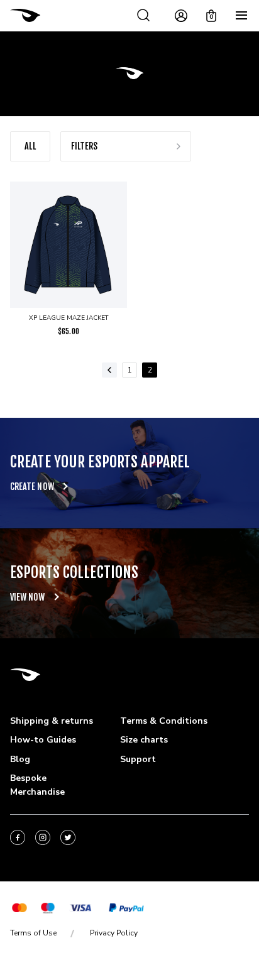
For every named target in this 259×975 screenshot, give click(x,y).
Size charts (144, 740)
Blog (20, 759)
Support (138, 759)
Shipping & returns (51, 721)
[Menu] (241, 15)
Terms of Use (33, 933)
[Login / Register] (181, 15)
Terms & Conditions (163, 721)
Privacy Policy (114, 933)
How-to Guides (43, 740)
